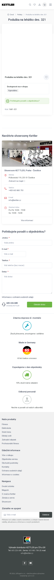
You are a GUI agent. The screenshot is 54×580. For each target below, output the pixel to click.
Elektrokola (6, 428)
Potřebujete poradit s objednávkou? (25, 101)
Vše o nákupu (7, 455)
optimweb (31, 576)
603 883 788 (34, 550)
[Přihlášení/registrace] (39, 4)
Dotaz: (5, 272)
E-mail (5, 249)
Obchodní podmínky (10, 463)
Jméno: (6, 238)
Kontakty (5, 467)
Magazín (5, 490)
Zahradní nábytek (9, 440)
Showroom (6, 502)
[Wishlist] (34, 4)
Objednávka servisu (10, 459)
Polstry (19, 15)
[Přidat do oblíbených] (46, 77)
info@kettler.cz (15, 200)
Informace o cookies (10, 474)
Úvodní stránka (8, 486)
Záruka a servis (8, 498)
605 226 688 (12, 303)
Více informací (27, 220)
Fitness (5, 424)
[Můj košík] (44, 4)
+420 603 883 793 (16, 190)
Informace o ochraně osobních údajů (17, 297)
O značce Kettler (9, 494)
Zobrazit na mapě (16, 181)
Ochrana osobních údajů (12, 471)
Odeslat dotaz (39, 304)
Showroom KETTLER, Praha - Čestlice (22, 170)
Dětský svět (6, 436)
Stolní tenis (6, 432)
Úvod (12, 15)
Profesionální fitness (10, 443)
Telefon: (6, 260)
